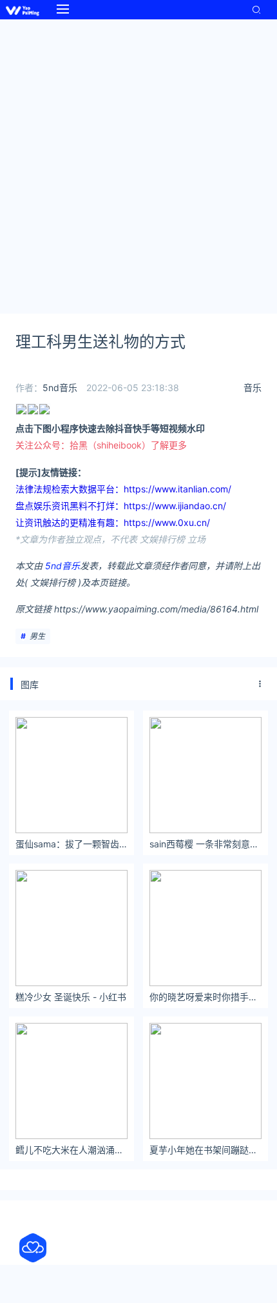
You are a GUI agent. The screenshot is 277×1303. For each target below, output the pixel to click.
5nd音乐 (60, 387)
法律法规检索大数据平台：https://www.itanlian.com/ (123, 488)
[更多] (260, 684)
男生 (37, 636)
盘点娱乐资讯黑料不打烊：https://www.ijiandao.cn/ (120, 505)
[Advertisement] (138, 164)
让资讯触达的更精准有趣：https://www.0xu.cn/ (112, 522)
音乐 (253, 387)
